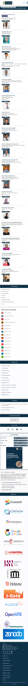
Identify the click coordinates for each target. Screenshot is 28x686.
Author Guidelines (6, 660)
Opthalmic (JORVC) (7, 331)
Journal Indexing (6, 667)
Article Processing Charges (8, 301)
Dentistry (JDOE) (7, 325)
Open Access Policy (6, 365)
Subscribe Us (14, 419)
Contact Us (5, 655)
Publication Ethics (5, 389)
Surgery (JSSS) (7, 344)
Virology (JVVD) (7, 350)
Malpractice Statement (6, 392)
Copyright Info (6, 658)
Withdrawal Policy (5, 394)
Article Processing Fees (8, 653)
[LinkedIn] (5, 652)
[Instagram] (9, 652)
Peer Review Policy (6, 380)
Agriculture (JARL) (7, 356)
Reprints (4, 679)
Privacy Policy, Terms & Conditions (9, 387)
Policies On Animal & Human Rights (9, 385)
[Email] (12, 652)
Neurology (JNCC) (7, 328)
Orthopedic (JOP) (7, 334)
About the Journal (6, 289)
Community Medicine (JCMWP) (10, 322)
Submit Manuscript (7, 670)
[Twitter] (7, 652)
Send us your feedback (5, 409)
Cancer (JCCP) (7, 319)
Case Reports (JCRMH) (8, 316)
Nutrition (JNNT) (7, 353)
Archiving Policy (5, 368)
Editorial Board (5, 293)
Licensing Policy (5, 377)
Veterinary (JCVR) (7, 347)
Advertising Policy (5, 370)
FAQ (3, 304)
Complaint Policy (5, 373)
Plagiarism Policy (5, 382)
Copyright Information (6, 375)
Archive (3, 297)
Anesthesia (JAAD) (7, 312)
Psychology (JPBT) (7, 341)
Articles (3, 295)
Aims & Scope (5, 291)
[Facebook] (3, 652)
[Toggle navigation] (24, 3)
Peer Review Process (7, 665)
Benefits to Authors (6, 299)
